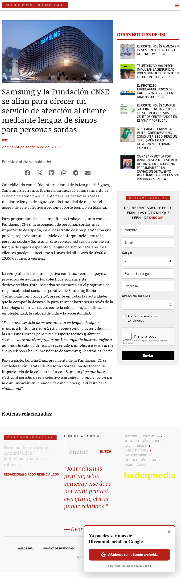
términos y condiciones (142, 318)
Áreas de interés (136, 296)
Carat (141, 464)
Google (158, 441)
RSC (5, 140)
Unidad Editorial (136, 450)
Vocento (158, 460)
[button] (27, 172)
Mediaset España (136, 441)
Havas (128, 464)
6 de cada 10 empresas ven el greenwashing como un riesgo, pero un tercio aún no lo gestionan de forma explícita (157, 138)
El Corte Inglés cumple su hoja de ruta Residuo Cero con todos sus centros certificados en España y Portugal (157, 112)
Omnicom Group (135, 455)
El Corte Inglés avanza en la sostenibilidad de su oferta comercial (158, 50)
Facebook (131, 436)
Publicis (141, 445)
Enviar (148, 355)
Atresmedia (151, 436)
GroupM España (135, 460)
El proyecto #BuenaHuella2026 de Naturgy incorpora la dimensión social (155, 91)
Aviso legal (26, 548)
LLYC (127, 445)
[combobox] (79, 451)
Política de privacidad (58, 548)
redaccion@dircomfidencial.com (32, 474)
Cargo (127, 252)
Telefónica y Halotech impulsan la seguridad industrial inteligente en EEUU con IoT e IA (158, 71)
